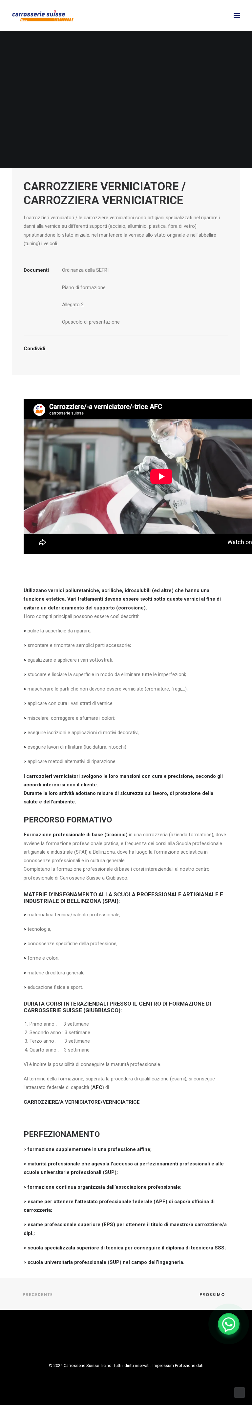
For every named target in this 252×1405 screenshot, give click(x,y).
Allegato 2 (73, 305)
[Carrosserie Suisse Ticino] (47, 15)
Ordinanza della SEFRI (85, 270)
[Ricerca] (217, 15)
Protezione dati (189, 1365)
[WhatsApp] (229, 1324)
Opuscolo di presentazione (91, 322)
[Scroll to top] (239, 1392)
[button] (237, 15)
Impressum (163, 1365)
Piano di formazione (84, 287)
